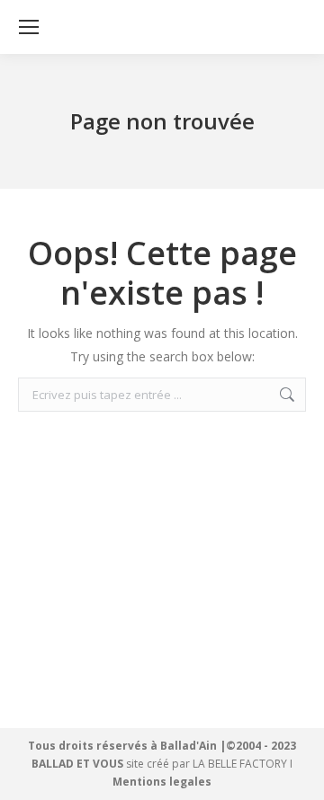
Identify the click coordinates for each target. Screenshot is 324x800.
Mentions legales (162, 781)
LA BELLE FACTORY (240, 763)
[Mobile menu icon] (29, 27)
